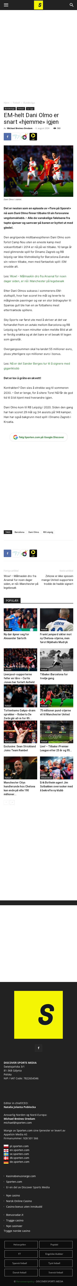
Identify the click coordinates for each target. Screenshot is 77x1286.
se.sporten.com (19, 1154)
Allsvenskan (46, 777)
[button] (6, 5)
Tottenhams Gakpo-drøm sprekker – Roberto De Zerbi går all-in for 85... (19, 714)
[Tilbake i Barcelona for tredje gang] (56, 659)
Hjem (6, 102)
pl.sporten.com (19, 1146)
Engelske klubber (54, 1253)
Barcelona (19, 532)
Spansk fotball (19, 1263)
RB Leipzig (48, 532)
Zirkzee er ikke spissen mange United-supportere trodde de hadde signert (57, 580)
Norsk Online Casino (19, 1201)
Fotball (16, 102)
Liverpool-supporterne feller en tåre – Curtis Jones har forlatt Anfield (19, 678)
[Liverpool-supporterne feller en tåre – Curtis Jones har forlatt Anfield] (20, 659)
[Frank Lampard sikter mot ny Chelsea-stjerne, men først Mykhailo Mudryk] (56, 619)
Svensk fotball (56, 1272)
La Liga (30, 108)
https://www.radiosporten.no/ (24, 136)
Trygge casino (14, 1220)
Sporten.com (25, 1130)
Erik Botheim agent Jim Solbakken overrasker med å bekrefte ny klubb (56, 786)
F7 (19, 1253)
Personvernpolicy (25, 1281)
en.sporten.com (19, 1150)
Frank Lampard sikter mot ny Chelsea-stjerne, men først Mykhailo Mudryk (56, 638)
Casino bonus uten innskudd (24, 1206)
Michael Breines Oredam (20, 128)
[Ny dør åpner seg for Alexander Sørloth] (20, 619)
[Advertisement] (38, 52)
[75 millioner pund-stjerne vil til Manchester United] (56, 695)
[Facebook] (7, 136)
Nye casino (13, 1195)
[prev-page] (6, 802)
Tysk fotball (54, 1263)
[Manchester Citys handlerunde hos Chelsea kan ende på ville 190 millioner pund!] (20, 767)
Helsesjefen (19, 1244)
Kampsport (10, 741)
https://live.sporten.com (33, 136)
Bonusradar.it (14, 1215)
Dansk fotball (19, 1272)
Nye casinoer (14, 1226)
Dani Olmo (33, 532)
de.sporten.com (19, 1161)
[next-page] (12, 802)
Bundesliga (29, 102)
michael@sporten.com (18, 1122)
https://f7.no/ (16, 136)
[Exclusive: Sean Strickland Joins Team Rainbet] (20, 732)
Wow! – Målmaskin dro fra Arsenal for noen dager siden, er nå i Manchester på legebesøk (21, 581)
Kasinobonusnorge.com (21, 1176)
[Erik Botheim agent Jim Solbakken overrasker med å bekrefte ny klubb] (56, 767)
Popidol (54, 1244)
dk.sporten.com (19, 1158)
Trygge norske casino (17, 1231)
